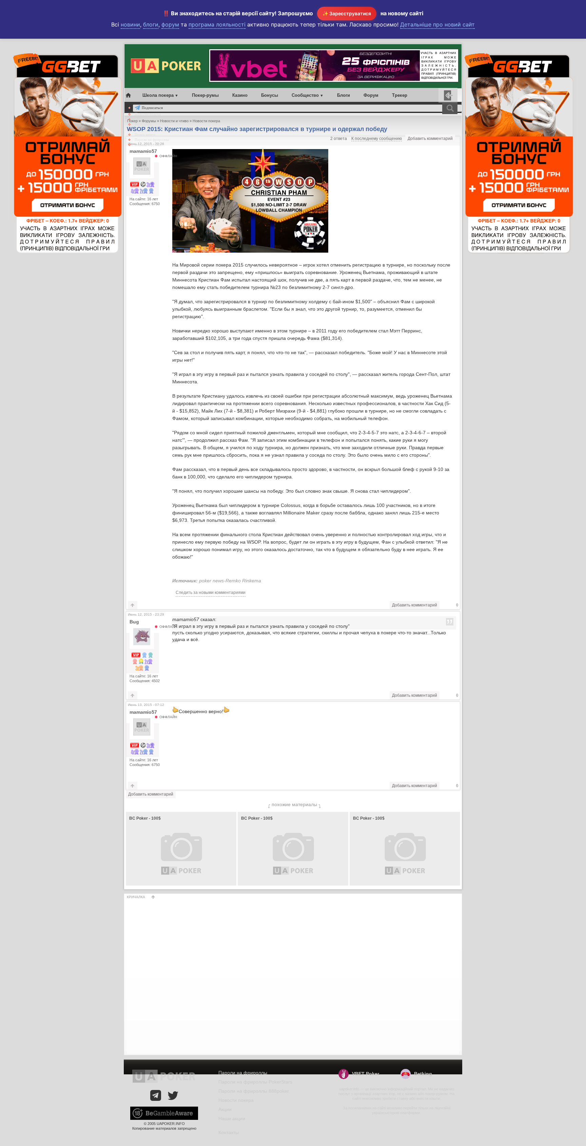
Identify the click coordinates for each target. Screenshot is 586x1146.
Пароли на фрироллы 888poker (253, 1091)
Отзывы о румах (148, 145)
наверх (153, 897)
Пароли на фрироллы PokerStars (255, 1081)
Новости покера (148, 114)
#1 (455, 614)
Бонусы (269, 95)
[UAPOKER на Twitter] (173, 1095)
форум (170, 24)
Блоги (343, 95)
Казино (240, 95)
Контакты (228, 1132)
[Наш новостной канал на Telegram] (155, 1095)
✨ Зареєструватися (347, 13)
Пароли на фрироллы (152, 140)
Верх (132, 605)
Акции (225, 1109)
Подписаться (152, 108)
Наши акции (231, 1118)
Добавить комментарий (430, 138)
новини (130, 24)
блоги (150, 24)
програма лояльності (217, 24)
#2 (455, 704)
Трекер (399, 95)
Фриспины (143, 124)
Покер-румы (205, 95)
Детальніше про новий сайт (437, 24)
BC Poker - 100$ (145, 818)
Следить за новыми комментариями (211, 592)
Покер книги (145, 134)
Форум (371, 95)
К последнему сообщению (376, 138)
